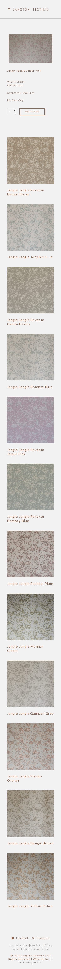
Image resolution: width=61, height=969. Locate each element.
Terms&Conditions (19, 945)
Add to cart (32, 111)
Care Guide (36, 945)
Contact (45, 948)
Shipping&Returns (29, 948)
